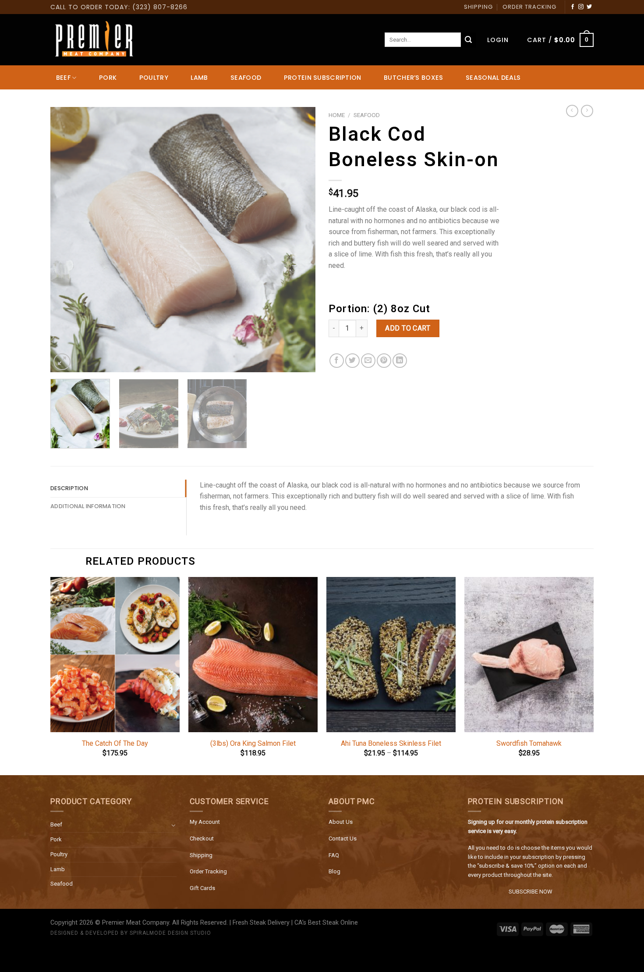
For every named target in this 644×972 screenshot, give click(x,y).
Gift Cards (202, 888)
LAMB (199, 77)
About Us (341, 822)
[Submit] (468, 39)
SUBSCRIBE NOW (530, 891)
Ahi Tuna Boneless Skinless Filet (391, 743)
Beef (56, 824)
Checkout (202, 838)
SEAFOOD (245, 77)
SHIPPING (478, 7)
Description (69, 488)
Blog (334, 871)
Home (337, 114)
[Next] (299, 239)
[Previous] (66, 239)
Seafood (61, 883)
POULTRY (153, 77)
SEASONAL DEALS (493, 77)
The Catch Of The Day (115, 743)
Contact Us (343, 838)
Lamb (57, 869)
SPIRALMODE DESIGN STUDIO (170, 933)
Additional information (88, 506)
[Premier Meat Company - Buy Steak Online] (94, 40)
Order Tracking (208, 871)
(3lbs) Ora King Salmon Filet (253, 743)
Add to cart (407, 328)
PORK (108, 77)
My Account (205, 822)
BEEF (63, 77)
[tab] (118, 488)
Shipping (201, 855)
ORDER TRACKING (529, 7)
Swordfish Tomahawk (529, 743)
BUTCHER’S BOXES (413, 77)
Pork (56, 839)
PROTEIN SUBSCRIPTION (322, 77)
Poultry (58, 854)
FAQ (334, 855)
